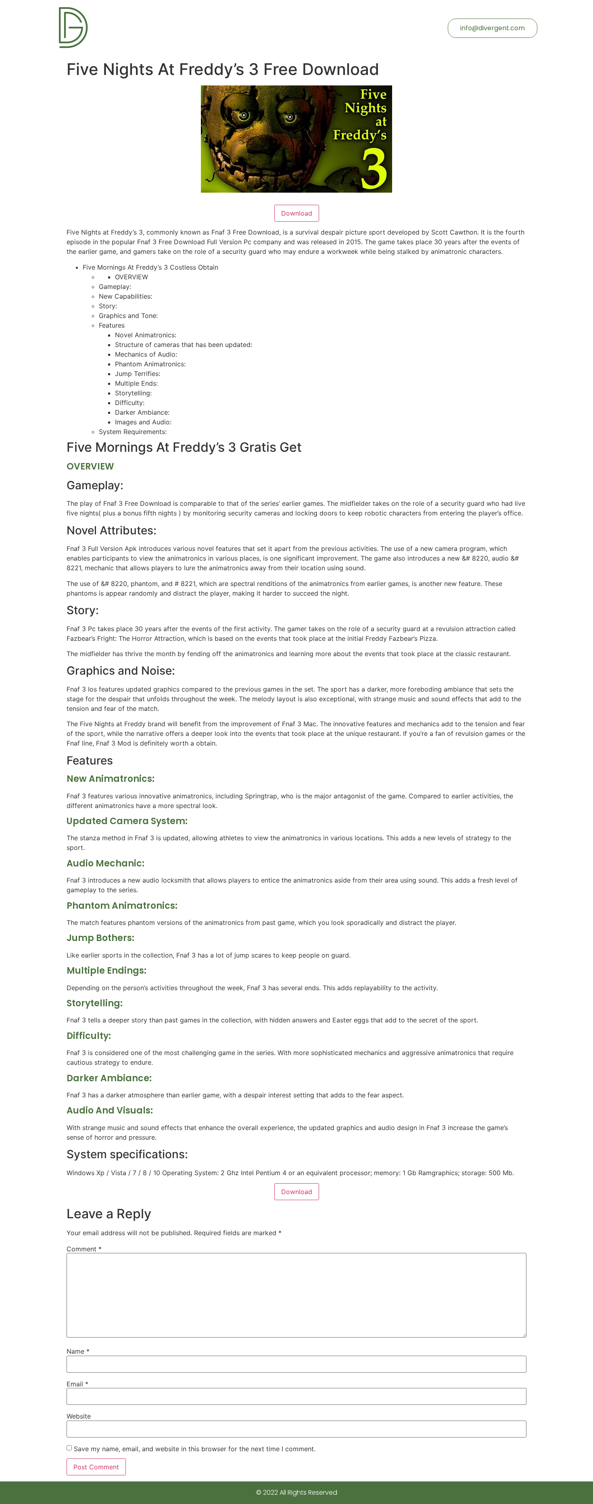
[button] (492, 28)
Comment (84, 1249)
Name (78, 1351)
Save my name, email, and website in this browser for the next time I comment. (194, 1449)
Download (296, 213)
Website (79, 1416)
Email (77, 1384)
